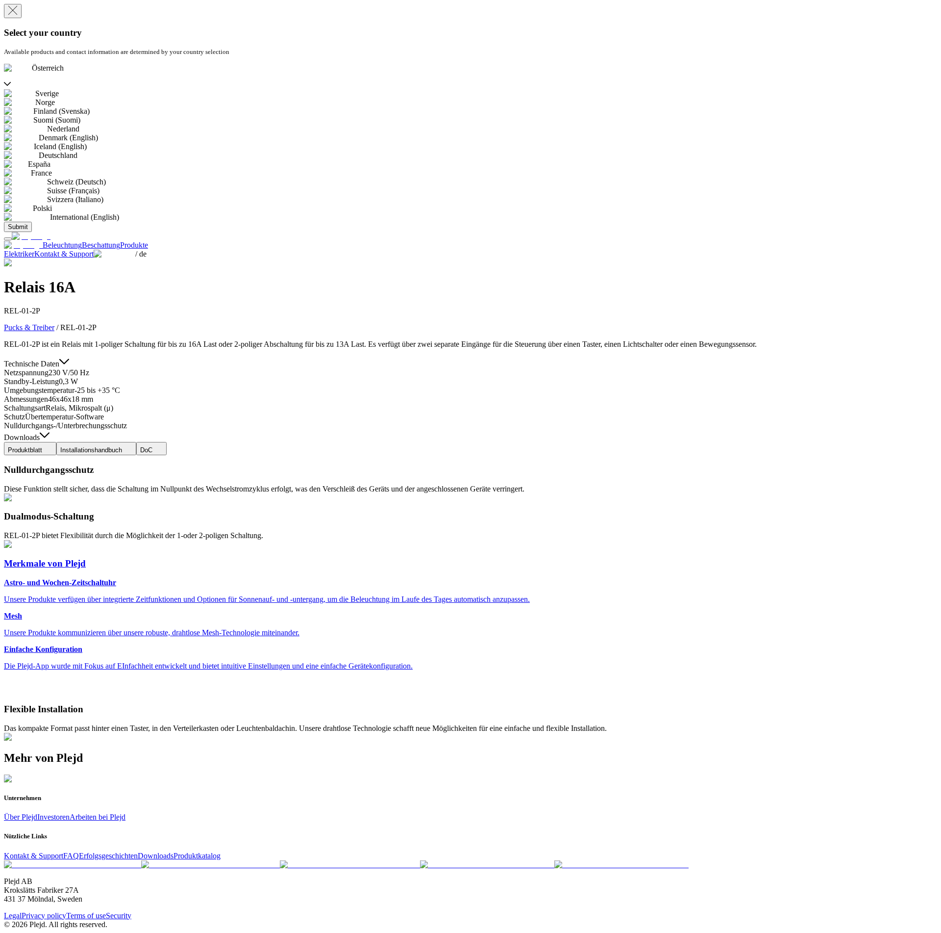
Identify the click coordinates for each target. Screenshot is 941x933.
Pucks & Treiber (29, 327)
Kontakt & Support (33, 856)
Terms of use (86, 915)
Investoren (53, 817)
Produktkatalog (197, 856)
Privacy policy (44, 915)
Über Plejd (20, 817)
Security (118, 915)
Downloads (155, 856)
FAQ (71, 856)
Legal (13, 915)
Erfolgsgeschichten (108, 856)
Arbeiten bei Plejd (97, 817)
